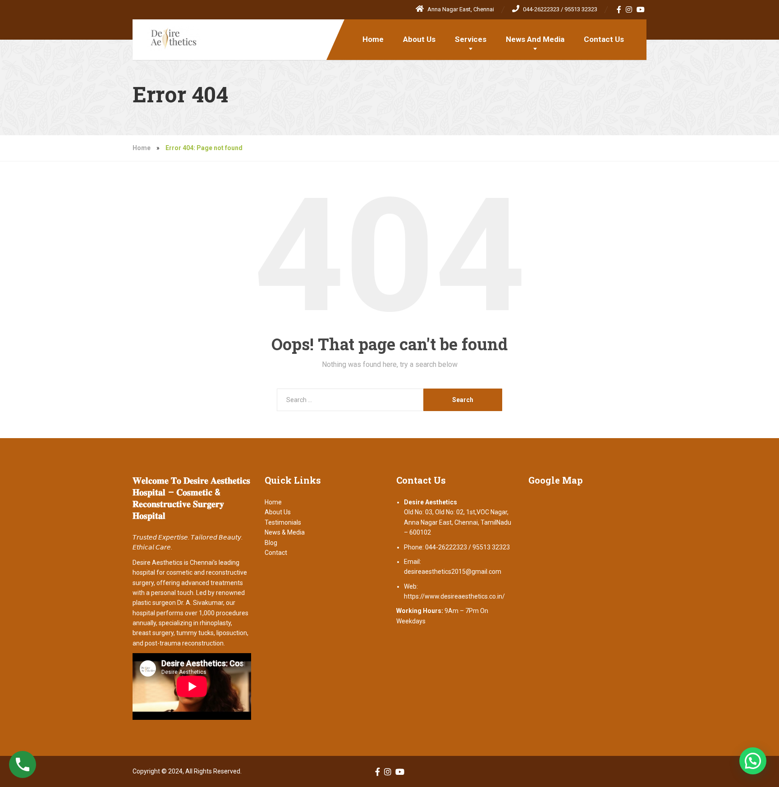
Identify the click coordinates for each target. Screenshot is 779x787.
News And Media (535, 39)
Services (470, 39)
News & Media (285, 532)
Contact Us (604, 39)
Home (373, 39)
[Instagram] (629, 9)
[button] (752, 760)
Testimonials (283, 522)
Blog (271, 542)
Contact (276, 552)
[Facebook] (619, 9)
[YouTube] (640, 9)
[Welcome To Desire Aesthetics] (167, 34)
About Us (419, 39)
